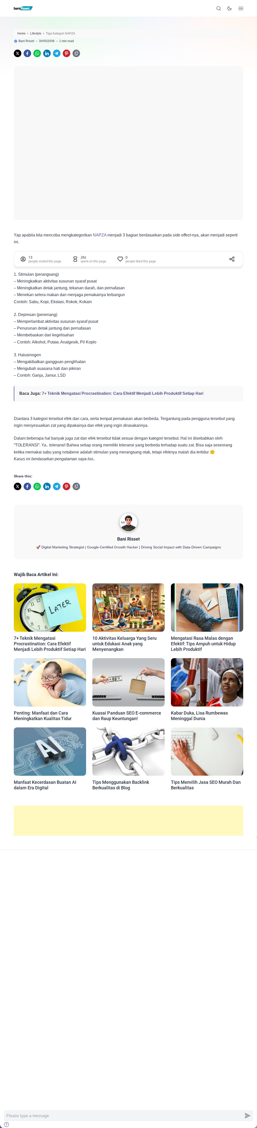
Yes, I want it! (147, 615)
